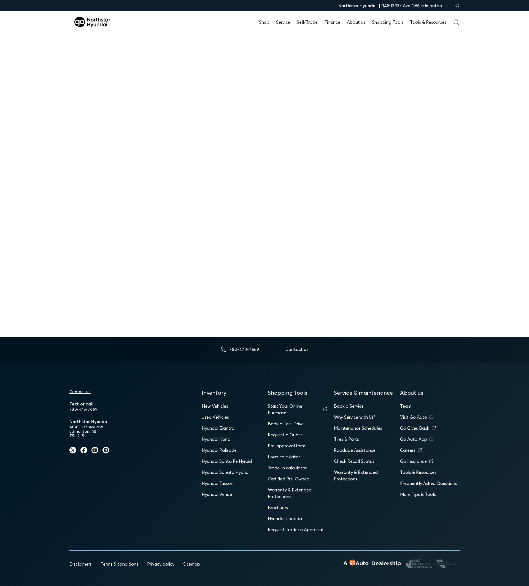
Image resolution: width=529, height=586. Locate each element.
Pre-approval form (286, 445)
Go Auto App (413, 439)
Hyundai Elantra (218, 428)
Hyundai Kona (216, 439)
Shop (264, 22)
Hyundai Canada (285, 518)
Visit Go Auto (413, 417)
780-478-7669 (83, 409)
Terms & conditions (119, 564)
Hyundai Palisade (219, 450)
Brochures (278, 507)
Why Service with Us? (354, 417)
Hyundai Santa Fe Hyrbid (227, 461)
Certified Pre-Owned (288, 479)
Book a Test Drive (286, 423)
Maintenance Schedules (358, 428)
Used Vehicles (215, 417)
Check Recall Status (354, 461)
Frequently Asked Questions (428, 483)
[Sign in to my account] (457, 5)
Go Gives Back (414, 428)
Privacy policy (160, 564)
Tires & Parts (346, 439)
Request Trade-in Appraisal (295, 529)
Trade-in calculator (287, 468)
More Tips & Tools (418, 494)
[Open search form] (456, 22)
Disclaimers (80, 564)
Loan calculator (284, 456)
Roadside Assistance (355, 450)
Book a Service (349, 406)
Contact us (80, 391)
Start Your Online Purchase (285, 409)
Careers (407, 450)
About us (356, 22)
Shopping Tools (387, 22)
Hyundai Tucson (217, 483)
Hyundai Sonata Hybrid (225, 472)
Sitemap (191, 564)
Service (283, 22)
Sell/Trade (307, 22)
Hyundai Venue (217, 494)
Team (405, 406)
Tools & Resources (428, 22)
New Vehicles (215, 406)
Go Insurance (413, 461)
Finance (332, 22)
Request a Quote (285, 434)
